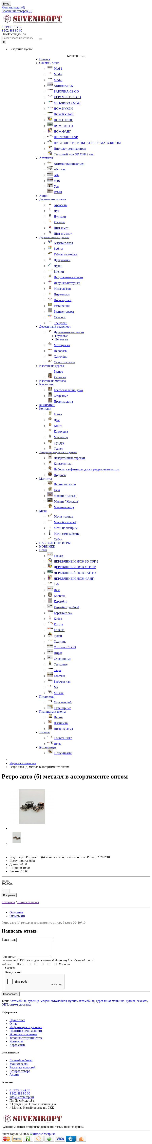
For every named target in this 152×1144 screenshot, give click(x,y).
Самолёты (60, 356)
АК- (56, 175)
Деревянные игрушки (54, 237)
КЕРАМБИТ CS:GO (67, 97)
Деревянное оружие (52, 199)
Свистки (60, 317)
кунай (58, 635)
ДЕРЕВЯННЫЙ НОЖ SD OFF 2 (76, 561)
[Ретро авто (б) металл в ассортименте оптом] (32, 828)
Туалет (58, 448)
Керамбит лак (63, 613)
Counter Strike (63, 738)
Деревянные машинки (69, 332)
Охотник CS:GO (65, 647)
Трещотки (60, 323)
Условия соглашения (23, 1034)
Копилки (45, 408)
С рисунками (63, 753)
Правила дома (63, 401)
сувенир (33, 1001)
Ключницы (46, 384)
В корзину (9, 895)
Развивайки (62, 305)
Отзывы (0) (17, 916)
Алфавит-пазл (63, 243)
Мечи (43, 510)
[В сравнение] (7, 881)
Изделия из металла (52, 380)
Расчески (60, 377)
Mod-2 (58, 74)
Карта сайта (18, 1045)
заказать (142, 1001)
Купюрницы (47, 747)
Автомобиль (18, 1001)
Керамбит (60, 601)
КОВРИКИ (47, 405)
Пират (58, 653)
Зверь (57, 670)
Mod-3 (58, 80)
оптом (14, 1004)
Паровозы (60, 350)
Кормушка (61, 431)
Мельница (61, 437)
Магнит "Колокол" (66, 501)
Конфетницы (62, 463)
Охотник (60, 641)
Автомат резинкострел (69, 163)
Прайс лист (17, 1020)
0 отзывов (8, 902)
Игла (57, 590)
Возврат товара (20, 1071)
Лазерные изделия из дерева (58, 452)
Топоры (44, 732)
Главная (44, 59)
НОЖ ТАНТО (63, 125)
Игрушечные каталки (68, 277)
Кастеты (59, 595)
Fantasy (59, 555)
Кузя (57, 490)
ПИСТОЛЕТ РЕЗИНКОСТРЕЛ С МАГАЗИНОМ (87, 143)
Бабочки (59, 676)
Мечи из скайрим (65, 528)
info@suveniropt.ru (22, 1097)
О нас (13, 1023)
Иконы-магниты (65, 484)
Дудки (58, 265)
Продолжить (10, 994)
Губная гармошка (65, 254)
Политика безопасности (26, 1030)
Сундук (59, 443)
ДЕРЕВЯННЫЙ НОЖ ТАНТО (75, 573)
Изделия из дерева (51, 365)
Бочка (58, 414)
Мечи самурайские (66, 533)
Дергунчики (62, 260)
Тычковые (60, 664)
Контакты (16, 1041)
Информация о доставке (26, 1027)
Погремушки (62, 300)
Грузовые (61, 335)
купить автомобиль (81, 1001)
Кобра (58, 618)
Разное (58, 371)
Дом (57, 420)
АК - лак (60, 169)
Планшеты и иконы (52, 711)
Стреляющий (63, 702)
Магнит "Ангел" (65, 495)
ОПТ (5, 1004)
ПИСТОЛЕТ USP (66, 137)
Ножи (43, 550)
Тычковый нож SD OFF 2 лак (74, 154)
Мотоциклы (62, 345)
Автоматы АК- (64, 85)
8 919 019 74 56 (12, 27)
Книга (58, 425)
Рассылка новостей (22, 1067)
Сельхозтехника (64, 362)
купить (130, 1001)
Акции (43, 195)
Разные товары (64, 311)
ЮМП (58, 192)
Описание (16, 912)
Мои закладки (19, 1063)
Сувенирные (62, 658)
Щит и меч (61, 228)
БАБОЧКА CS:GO (66, 91)
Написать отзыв (28, 902)
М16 (57, 180)
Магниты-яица (64, 507)
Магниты (45, 478)
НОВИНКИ (47, 546)
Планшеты (61, 723)
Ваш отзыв (9, 956)
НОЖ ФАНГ (62, 131)
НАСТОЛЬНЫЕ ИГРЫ (55, 543)
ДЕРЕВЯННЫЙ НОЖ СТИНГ (75, 567)
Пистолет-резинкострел (70, 148)
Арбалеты (60, 205)
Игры (57, 743)
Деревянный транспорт (55, 326)
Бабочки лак (62, 681)
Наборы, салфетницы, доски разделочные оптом (86, 469)
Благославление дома (68, 390)
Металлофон (62, 288)
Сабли (58, 539)
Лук (56, 210)
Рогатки (59, 222)
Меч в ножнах (63, 516)
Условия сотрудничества (26, 1037)
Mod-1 (58, 68)
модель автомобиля (54, 1001)
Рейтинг (7, 964)
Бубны (58, 248)
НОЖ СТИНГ (63, 120)
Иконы (58, 717)
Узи (56, 186)
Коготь (58, 624)
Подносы (60, 475)
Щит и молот (63, 233)
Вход (6, 3)
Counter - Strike (49, 62)
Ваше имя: (9, 939)
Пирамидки (62, 294)
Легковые (61, 339)
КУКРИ (59, 630)
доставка (25, 1004)
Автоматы (46, 158)
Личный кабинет (21, 1060)
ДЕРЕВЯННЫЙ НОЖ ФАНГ (74, 578)
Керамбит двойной (66, 607)
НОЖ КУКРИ (63, 108)
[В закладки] (3, 881)
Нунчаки (60, 216)
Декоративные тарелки (69, 458)
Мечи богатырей (65, 522)
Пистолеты (46, 696)
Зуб (56, 584)
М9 (56, 687)
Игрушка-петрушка (67, 283)
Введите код (13, 972)
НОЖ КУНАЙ (64, 114)
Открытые (61, 395)
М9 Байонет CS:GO (67, 103)
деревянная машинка (110, 1001)
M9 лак (59, 693)
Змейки (59, 271)
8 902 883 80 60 (12, 30)
